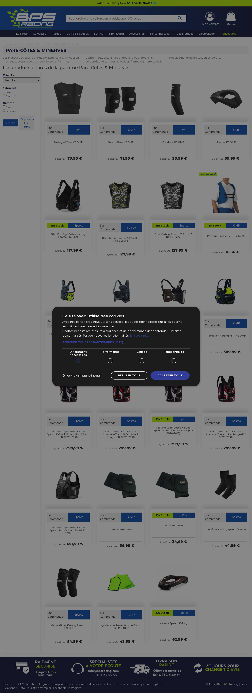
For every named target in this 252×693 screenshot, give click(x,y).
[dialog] (126, 346)
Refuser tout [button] (129, 375)
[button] (126, 342)
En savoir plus (139, 335)
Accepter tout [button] (170, 375)
